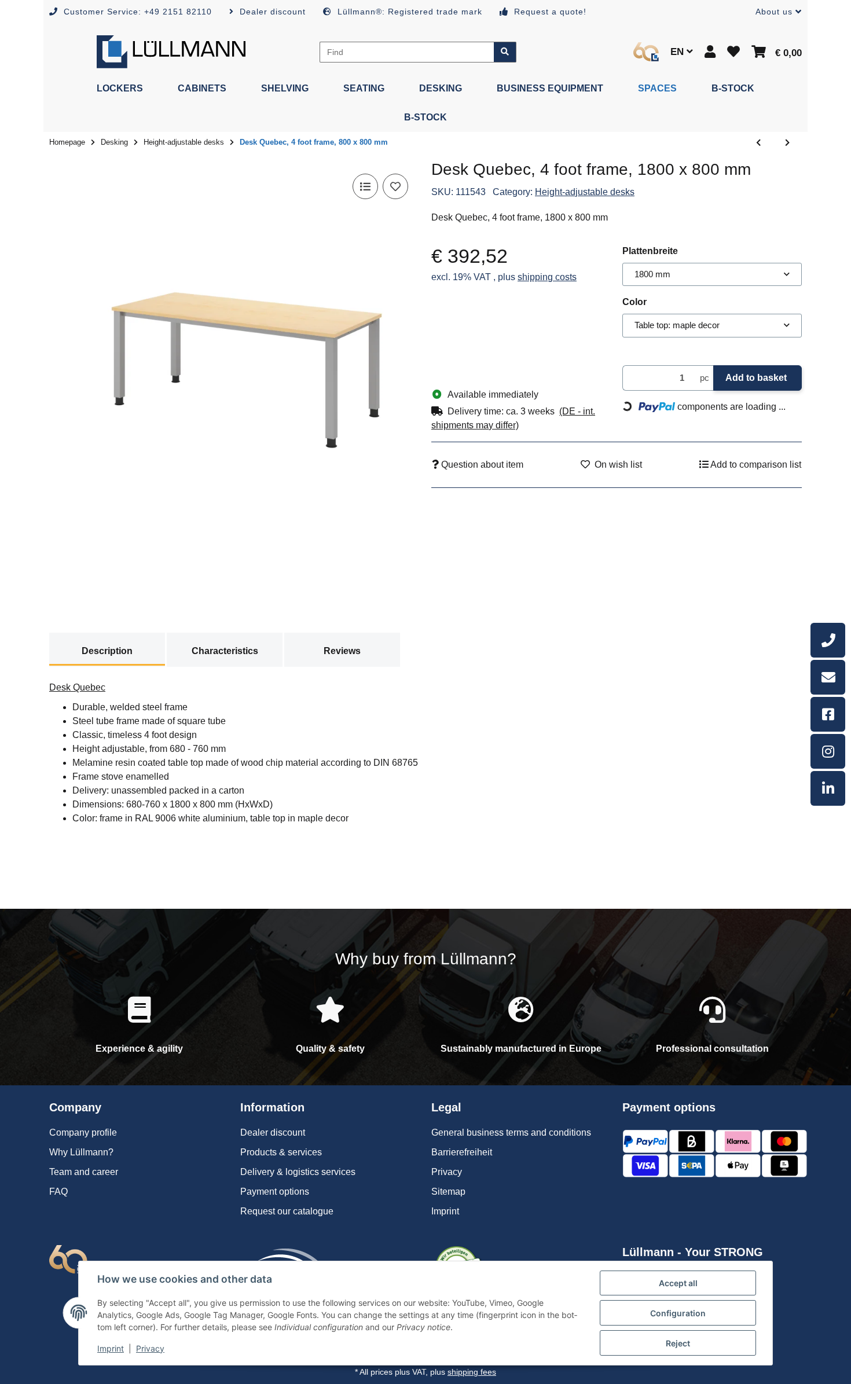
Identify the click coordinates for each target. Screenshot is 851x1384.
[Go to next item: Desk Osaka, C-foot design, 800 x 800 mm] (787, 143)
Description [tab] (107, 651)
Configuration (678, 1313)
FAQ (58, 1191)
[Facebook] (827, 714)
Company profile (83, 1132)
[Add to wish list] (395, 186)
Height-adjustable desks (584, 192)
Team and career (83, 1172)
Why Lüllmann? (81, 1152)
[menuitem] (119, 88)
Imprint (110, 1348)
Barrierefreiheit (461, 1152)
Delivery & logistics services (297, 1172)
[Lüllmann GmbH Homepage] (171, 51)
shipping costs (547, 277)
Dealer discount (272, 1132)
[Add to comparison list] (365, 186)
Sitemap (448, 1191)
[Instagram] (827, 751)
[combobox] (712, 275)
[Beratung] (827, 640)
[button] (774, 12)
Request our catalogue (286, 1211)
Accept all (678, 1283)
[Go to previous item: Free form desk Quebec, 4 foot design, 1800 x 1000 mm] (758, 143)
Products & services (281, 1152)
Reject (678, 1343)
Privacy (150, 1348)
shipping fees (471, 1371)
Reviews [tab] (342, 651)
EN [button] (678, 51)
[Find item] (505, 52)
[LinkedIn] (827, 788)
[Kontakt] (827, 677)
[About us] (646, 52)
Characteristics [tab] (225, 651)
